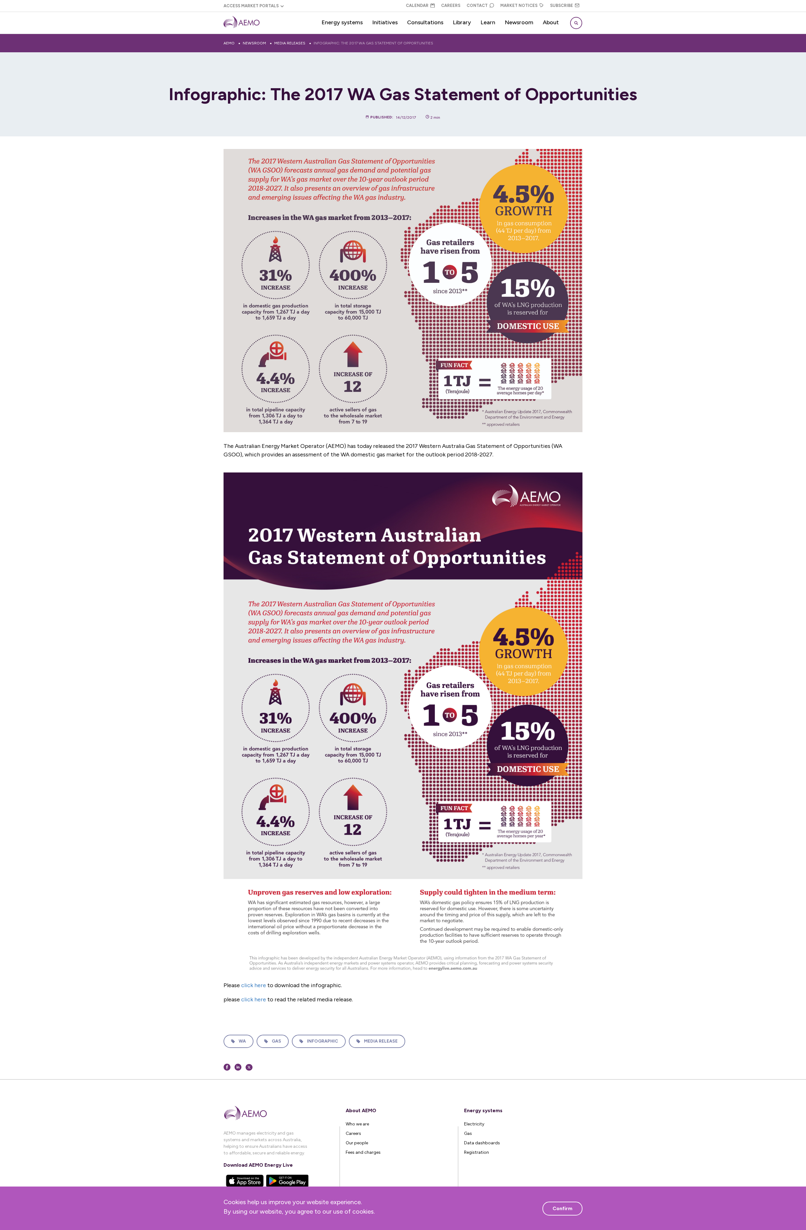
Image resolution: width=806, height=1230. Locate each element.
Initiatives (385, 22)
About (551, 22)
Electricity (474, 1124)
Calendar (417, 5)
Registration (476, 1152)
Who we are (357, 1124)
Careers (450, 5)
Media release (381, 1041)
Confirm (562, 1208)
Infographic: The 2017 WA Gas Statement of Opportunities (373, 43)
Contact (477, 5)
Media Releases (289, 43)
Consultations (425, 22)
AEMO (229, 43)
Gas (276, 1041)
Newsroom (519, 22)
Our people (357, 1143)
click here (253, 985)
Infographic (322, 1041)
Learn (487, 22)
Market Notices (518, 5)
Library (462, 22)
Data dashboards (482, 1143)
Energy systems (342, 22)
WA (242, 1041)
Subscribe (561, 5)
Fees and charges (363, 1152)
